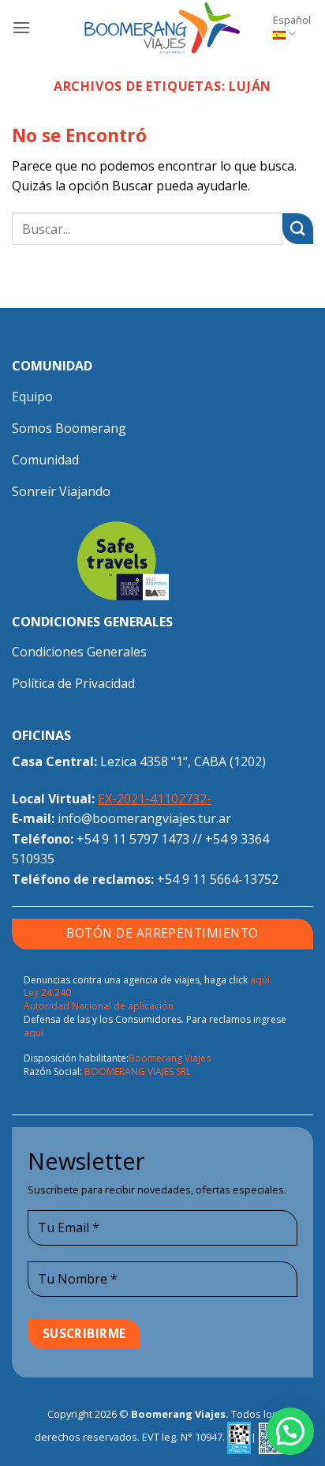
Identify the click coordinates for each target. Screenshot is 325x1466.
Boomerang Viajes (170, 1058)
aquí (33, 1032)
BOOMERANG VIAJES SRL (137, 1071)
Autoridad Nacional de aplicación (99, 1006)
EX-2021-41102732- (154, 798)
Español (292, 20)
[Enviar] (297, 228)
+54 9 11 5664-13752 (217, 879)
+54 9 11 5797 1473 (133, 839)
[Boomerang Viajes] (162, 27)
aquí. (261, 980)
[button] (21, 27)
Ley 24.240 (47, 992)
